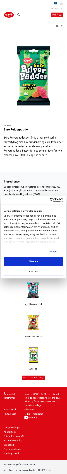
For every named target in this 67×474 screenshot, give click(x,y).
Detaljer (53, 251)
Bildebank (9, 444)
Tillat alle (33, 261)
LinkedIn (32, 417)
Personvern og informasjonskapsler (19, 464)
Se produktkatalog (13, 440)
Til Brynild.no (57, 8)
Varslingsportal (11, 453)
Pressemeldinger (12, 449)
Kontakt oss (10, 431)
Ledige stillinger (12, 427)
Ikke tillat (33, 271)
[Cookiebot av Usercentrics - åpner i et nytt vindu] (49, 200)
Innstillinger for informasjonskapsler (20, 470)
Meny (54, 14)
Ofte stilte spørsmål (14, 436)
